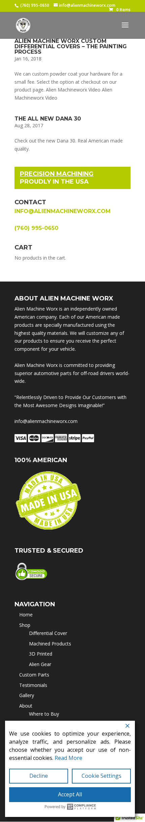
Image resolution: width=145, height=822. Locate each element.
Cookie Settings (101, 775)
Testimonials (33, 685)
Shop (24, 625)
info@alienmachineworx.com (62, 211)
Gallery (26, 695)
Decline (38, 775)
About (25, 705)
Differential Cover (48, 633)
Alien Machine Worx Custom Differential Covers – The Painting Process (70, 46)
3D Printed (40, 654)
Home (26, 614)
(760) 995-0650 (34, 5)
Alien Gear (40, 664)
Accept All (70, 794)
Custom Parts (34, 674)
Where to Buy (44, 714)
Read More (68, 758)
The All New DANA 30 (47, 118)
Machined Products (50, 643)
